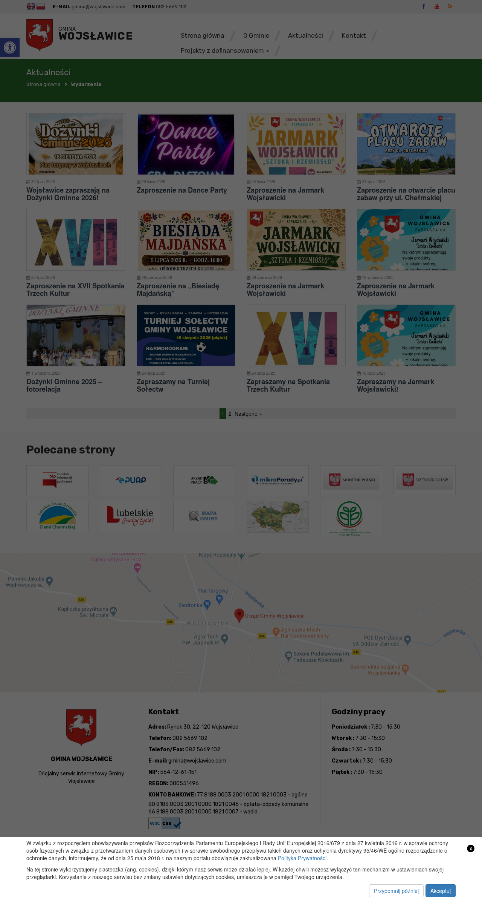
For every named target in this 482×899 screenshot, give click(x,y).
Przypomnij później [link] (396, 890)
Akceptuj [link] (440, 890)
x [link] (471, 848)
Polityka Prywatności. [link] (303, 858)
